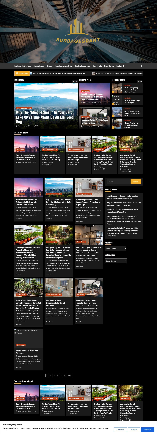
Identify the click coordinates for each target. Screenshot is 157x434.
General (49, 66)
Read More (19, 218)
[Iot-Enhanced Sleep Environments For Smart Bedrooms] (59, 287)
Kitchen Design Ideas (82, 66)
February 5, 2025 (126, 171)
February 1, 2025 (98, 126)
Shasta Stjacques (22, 126)
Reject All (134, 429)
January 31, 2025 (33, 356)
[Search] (141, 66)
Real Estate (97, 66)
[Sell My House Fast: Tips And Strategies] (117, 88)
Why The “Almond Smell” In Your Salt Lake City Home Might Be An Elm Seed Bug (51, 157)
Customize (120, 429)
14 (64, 375)
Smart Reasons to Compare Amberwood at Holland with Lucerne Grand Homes (92, 97)
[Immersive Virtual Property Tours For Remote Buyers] (89, 287)
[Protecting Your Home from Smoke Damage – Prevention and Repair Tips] (46, 106)
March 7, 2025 (33, 126)
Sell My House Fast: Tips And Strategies (132, 90)
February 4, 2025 (94, 253)
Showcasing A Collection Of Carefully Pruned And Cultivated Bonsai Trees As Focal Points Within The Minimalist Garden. (28, 304)
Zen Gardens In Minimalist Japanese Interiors (132, 125)
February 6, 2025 (100, 169)
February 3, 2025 (33, 311)
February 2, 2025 (64, 308)
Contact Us (120, 66)
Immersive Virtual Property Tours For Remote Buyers (94, 121)
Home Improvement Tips (64, 66)
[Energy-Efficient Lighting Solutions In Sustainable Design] (117, 100)
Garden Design (39, 66)
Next (69, 375)
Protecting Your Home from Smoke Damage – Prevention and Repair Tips (81, 73)
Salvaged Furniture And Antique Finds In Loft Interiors (131, 113)
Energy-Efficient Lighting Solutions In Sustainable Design (132, 101)
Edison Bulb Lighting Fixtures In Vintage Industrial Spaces (88, 248)
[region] (78, 427)
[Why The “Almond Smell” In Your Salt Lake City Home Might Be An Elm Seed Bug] (52, 144)
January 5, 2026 (48, 164)
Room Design (109, 66)
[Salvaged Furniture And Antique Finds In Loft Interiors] (117, 112)
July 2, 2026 (97, 102)
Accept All (147, 429)
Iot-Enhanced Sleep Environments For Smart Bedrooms (55, 303)
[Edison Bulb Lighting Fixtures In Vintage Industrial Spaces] (89, 234)
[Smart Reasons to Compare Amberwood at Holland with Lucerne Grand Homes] (26, 144)
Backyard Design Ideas (22, 66)
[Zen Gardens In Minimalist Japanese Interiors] (117, 124)
